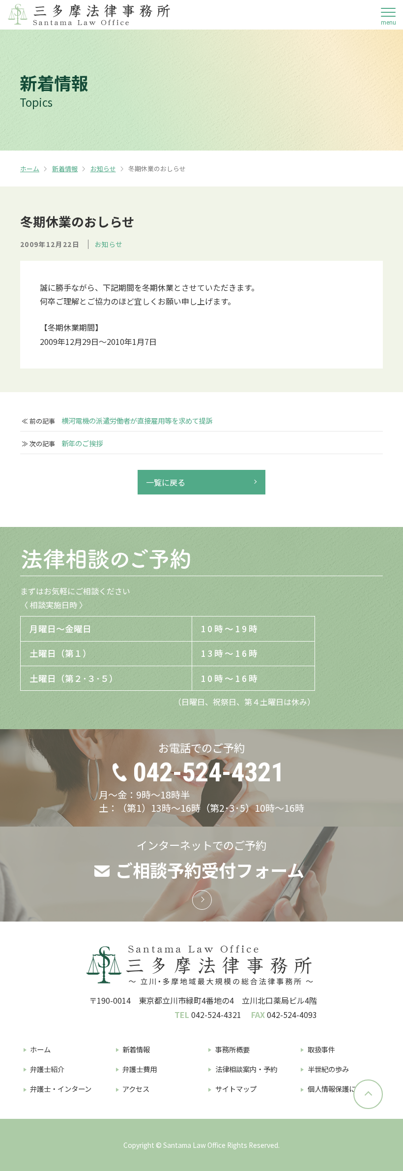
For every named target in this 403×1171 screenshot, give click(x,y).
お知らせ (103, 168)
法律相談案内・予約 (246, 1069)
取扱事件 (321, 1049)
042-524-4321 (208, 772)
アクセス (135, 1088)
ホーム (29, 168)
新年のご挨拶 (82, 443)
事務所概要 (232, 1049)
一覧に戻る (165, 482)
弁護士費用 (139, 1069)
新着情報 (65, 168)
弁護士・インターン (60, 1088)
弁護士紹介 (47, 1069)
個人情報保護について (342, 1088)
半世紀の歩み (328, 1069)
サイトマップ (236, 1088)
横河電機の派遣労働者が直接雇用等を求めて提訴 (137, 421)
